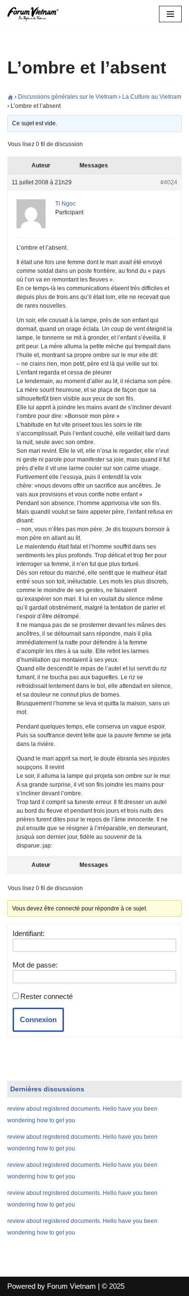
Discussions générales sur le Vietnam (67, 96)
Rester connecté (46, 996)
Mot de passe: (35, 965)
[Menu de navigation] (170, 14)
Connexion (38, 1019)
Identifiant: (29, 933)
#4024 (168, 182)
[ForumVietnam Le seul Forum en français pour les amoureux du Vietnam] (36, 14)
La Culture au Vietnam (151, 96)
